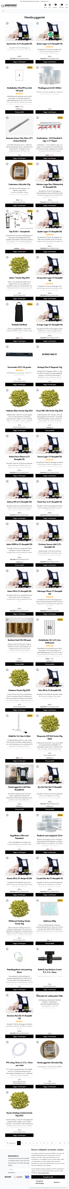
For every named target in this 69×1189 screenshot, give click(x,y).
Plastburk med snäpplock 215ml (49, 835)
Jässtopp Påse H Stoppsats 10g (49, 367)
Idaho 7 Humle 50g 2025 (19, 277)
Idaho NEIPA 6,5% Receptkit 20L (19, 544)
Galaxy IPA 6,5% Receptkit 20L (19, 501)
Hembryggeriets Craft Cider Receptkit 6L (19, 788)
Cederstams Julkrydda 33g (19, 184)
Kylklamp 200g (50, 921)
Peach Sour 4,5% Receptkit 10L (49, 501)
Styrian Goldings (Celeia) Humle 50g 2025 (19, 1114)
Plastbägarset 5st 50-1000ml (49, 88)
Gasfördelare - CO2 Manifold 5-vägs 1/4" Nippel (50, 139)
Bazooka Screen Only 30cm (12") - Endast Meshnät (19, 139)
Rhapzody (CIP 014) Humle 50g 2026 (49, 737)
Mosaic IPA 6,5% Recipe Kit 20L (19, 878)
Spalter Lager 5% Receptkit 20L (49, 231)
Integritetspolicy (11, 1172)
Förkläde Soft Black (19, 324)
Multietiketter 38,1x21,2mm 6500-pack (49, 641)
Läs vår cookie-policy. (43, 1173)
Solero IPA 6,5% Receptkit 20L (19, 591)
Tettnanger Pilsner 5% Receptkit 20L (49, 592)
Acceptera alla (48, 1177)
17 (64, 1143)
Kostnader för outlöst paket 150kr (49, 996)
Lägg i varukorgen (19, 62)
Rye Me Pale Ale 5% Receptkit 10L (50, 788)
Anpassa (57, 1182)
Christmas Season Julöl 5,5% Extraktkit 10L (49, 545)
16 (60, 1143)
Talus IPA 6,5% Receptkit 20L (49, 690)
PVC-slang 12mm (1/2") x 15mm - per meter (19, 1064)
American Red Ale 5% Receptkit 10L (19, 1017)
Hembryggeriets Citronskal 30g (49, 1062)
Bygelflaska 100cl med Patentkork (19, 837)
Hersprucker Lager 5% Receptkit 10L (49, 279)
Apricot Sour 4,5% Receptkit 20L (19, 43)
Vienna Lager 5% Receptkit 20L (49, 456)
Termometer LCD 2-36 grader (19, 367)
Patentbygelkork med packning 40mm (19, 970)
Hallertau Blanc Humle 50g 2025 (19, 410)
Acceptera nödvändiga (39, 1182)
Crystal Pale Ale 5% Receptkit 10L (49, 878)
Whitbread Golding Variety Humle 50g (19, 922)
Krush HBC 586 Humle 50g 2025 (49, 410)
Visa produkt (19, 112)
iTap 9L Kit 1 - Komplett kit (19, 231)
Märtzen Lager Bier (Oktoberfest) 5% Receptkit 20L (49, 185)
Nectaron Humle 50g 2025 (19, 690)
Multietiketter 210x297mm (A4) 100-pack (19, 89)
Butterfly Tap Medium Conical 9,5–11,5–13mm (50, 970)
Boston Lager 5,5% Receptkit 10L (50, 43)
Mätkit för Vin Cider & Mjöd (19, 736)
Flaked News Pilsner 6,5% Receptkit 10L (19, 458)
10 (52, 1143)
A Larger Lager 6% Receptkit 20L (50, 324)
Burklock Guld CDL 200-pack (19, 640)
